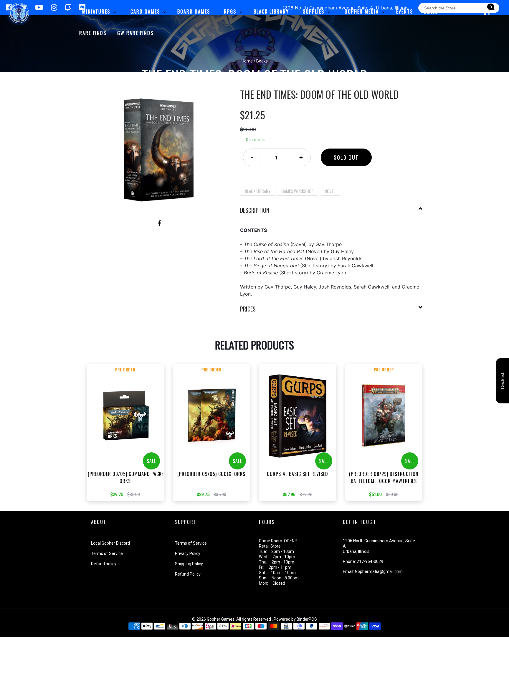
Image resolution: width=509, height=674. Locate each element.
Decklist (502, 380)
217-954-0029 (370, 561)
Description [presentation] (254, 210)
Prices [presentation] (248, 308)
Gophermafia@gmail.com (379, 571)
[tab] (331, 212)
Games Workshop (297, 191)
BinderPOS (307, 619)
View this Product (128, 441)
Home (247, 61)
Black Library (257, 191)
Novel (330, 191)
